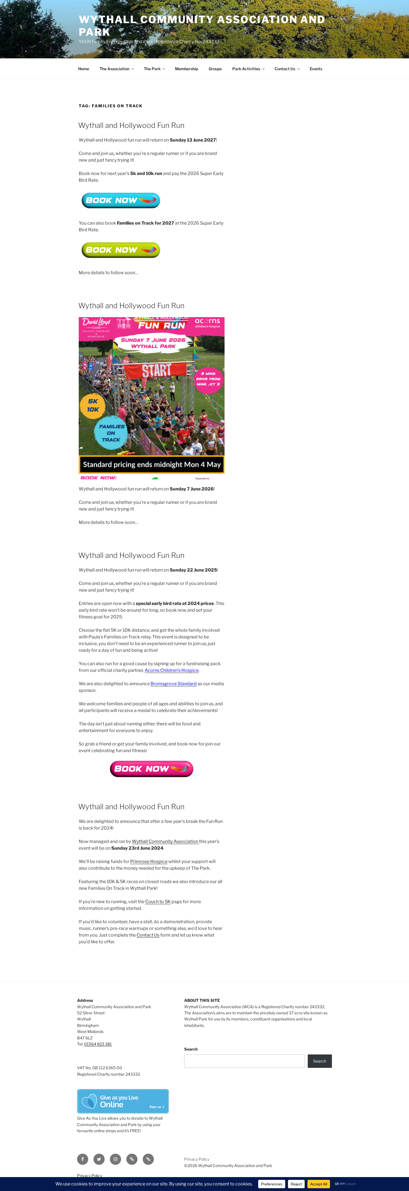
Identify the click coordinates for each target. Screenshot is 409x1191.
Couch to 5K (158, 901)
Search (191, 1049)
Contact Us (285, 68)
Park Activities (246, 68)
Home (83, 68)
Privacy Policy (196, 1159)
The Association (114, 68)
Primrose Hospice (148, 861)
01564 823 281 (98, 1044)
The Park (152, 68)
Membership (186, 68)
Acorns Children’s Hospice (172, 670)
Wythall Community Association (165, 841)
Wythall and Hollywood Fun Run (131, 125)
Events (316, 68)
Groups (215, 68)
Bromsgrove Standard (174, 683)
